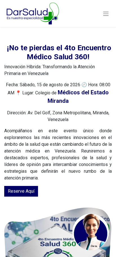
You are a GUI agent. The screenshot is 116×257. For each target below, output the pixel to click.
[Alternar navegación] (106, 13)
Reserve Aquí (21, 191)
